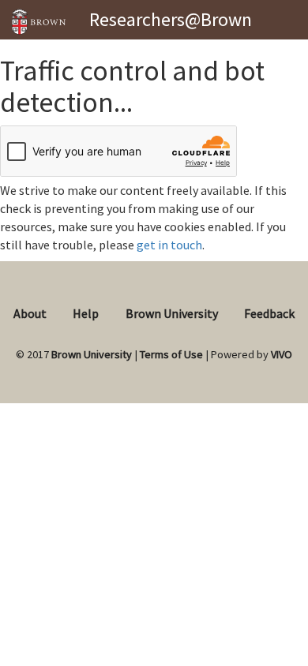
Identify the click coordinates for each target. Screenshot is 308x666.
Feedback (269, 313)
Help (86, 313)
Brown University (172, 313)
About (30, 313)
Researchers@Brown (170, 19)
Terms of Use (171, 354)
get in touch (169, 245)
